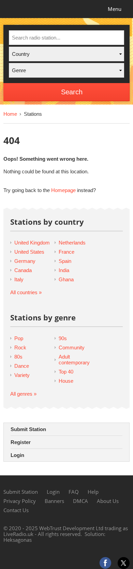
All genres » (23, 394)
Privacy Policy (19, 500)
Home (10, 114)
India (64, 270)
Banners (54, 500)
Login (17, 455)
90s (63, 338)
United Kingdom (32, 243)
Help (93, 491)
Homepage (63, 190)
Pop (18, 338)
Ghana (66, 279)
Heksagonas (17, 539)
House (66, 381)
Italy (19, 279)
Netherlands (72, 243)
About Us (108, 500)
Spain (65, 261)
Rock (20, 347)
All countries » (26, 292)
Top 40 (66, 372)
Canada (23, 270)
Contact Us (16, 510)
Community (72, 347)
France (66, 252)
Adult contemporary (74, 359)
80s (18, 357)
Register (21, 442)
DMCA (80, 500)
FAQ (74, 491)
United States (29, 252)
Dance (21, 366)
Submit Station (28, 429)
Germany (24, 261)
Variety (22, 375)
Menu (114, 8)
